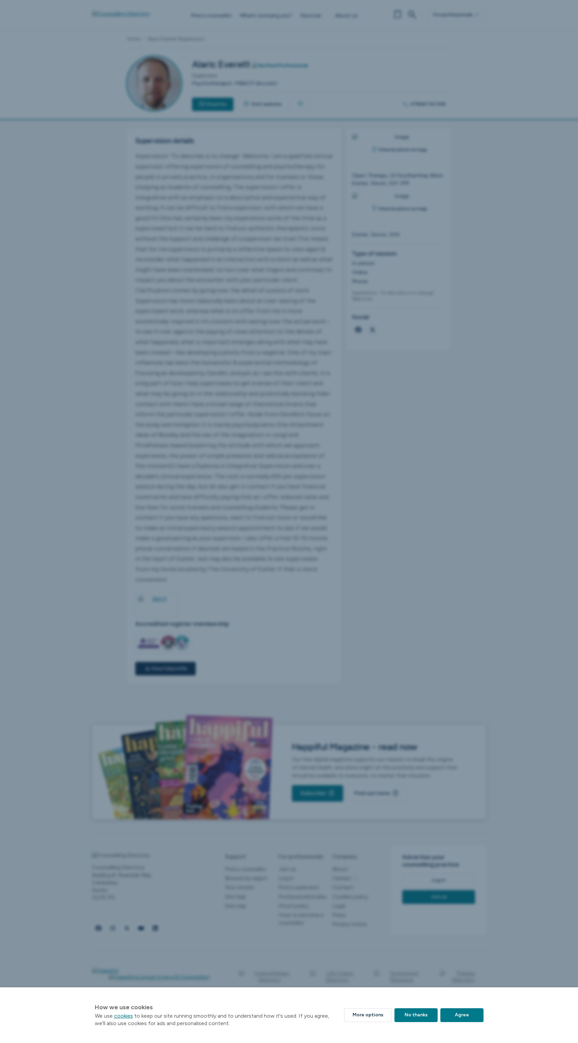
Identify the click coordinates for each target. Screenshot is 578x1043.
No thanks (416, 1015)
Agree (462, 1015)
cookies (123, 1016)
